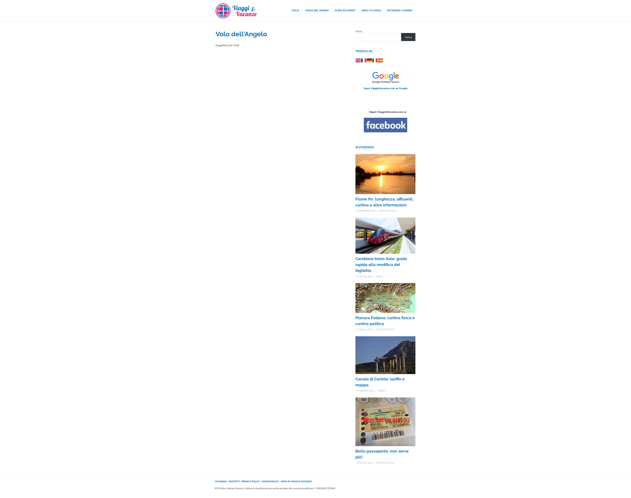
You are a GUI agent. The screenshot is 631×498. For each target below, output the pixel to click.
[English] (358, 60)
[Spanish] (380, 60)
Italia (295, 10)
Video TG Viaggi (371, 10)
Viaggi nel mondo (317, 10)
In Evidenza (364, 147)
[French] (364, 60)
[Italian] (375, 60)
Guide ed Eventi (345, 10)
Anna (379, 276)
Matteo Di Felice (388, 210)
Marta (381, 390)
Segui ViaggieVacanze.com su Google (385, 88)
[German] (369, 60)
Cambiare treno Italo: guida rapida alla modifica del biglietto (381, 264)
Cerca (358, 31)
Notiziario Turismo (399, 10)
